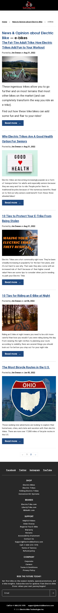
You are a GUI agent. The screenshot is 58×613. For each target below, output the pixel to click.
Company (29, 557)
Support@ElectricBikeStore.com (29, 542)
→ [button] (35, 454)
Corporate (29, 561)
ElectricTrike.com (29, 504)
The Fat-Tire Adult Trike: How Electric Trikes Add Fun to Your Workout (27, 45)
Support (29, 516)
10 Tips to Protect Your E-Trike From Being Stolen (26, 218)
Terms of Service (29, 548)
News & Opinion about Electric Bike (27, 22)
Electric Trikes (29, 488)
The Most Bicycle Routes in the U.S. (26, 367)
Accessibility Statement (29, 536)
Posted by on (18, 53)
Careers (29, 564)
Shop (29, 480)
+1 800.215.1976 (16, 606)
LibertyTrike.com (29, 507)
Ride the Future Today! (29, 576)
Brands (29, 500)
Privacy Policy (29, 570)
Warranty (29, 530)
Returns (29, 533)
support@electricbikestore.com (40, 606)
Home (4, 22)
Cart (54, 5)
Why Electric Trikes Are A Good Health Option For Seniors (27, 139)
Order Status (29, 524)
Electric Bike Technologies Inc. (32, 609)
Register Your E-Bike (29, 527)
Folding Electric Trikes (29, 491)
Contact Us (29, 539)
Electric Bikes (29, 485)
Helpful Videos (29, 521)
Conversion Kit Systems (29, 494)
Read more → (13, 123)
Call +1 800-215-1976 (29, 545)
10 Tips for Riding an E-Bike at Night (26, 295)
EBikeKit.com (29, 510)
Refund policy (29, 551)
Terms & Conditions (28, 567)
